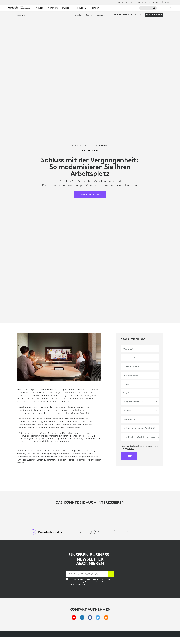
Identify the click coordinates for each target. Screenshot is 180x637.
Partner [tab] (95, 7)
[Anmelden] (111, 574)
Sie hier (130, 448)
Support (158, 2)
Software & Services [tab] (58, 7)
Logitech (120, 2)
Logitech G (129, 2)
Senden (129, 456)
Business (21, 14)
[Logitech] (21, 8)
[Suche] (148, 8)
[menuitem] (78, 15)
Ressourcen (79, 145)
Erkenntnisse (92, 145)
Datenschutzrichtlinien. (80, 584)
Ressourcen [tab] (80, 7)
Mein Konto (161, 8)
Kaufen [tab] (39, 7)
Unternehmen (141, 2)
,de (169, 2)
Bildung (151, 2)
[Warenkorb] (169, 8)
